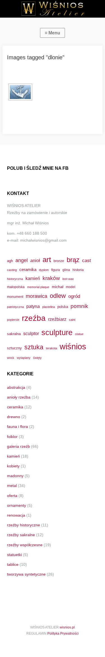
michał (57, 286)
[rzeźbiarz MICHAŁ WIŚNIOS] (52, 9)
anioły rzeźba (19, 397)
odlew (58, 295)
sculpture (57, 332)
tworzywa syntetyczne (26, 574)
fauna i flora (17, 426)
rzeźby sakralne (21, 535)
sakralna (14, 334)
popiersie (13, 319)
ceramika (27, 269)
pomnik (79, 306)
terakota (51, 348)
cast (86, 260)
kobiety (13, 466)
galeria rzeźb (18, 446)
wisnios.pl (67, 627)
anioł (35, 260)
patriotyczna (15, 307)
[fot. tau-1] (20, 92)
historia (78, 270)
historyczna (15, 279)
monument (15, 296)
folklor (12, 436)
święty (37, 357)
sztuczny (14, 348)
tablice (12, 564)
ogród (74, 296)
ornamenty (16, 505)
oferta (12, 495)
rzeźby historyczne (23, 525)
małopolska (16, 287)
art (47, 259)
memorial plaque (38, 287)
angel (21, 260)
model (70, 287)
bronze (58, 261)
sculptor (31, 333)
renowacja (16, 515)
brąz (73, 259)
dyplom (44, 270)
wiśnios (73, 346)
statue (79, 334)
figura (55, 270)
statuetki (14, 554)
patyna (33, 306)
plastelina (48, 307)
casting (12, 270)
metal (12, 485)
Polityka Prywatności (63, 633)
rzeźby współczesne (25, 545)
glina (66, 270)
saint (72, 319)
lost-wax (68, 279)
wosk (10, 357)
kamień (32, 278)
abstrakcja (16, 387)
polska (62, 307)
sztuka (33, 347)
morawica (36, 296)
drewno (13, 417)
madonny (15, 476)
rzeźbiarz (57, 319)
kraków (51, 278)
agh (10, 261)
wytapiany (24, 357)
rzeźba (34, 318)
